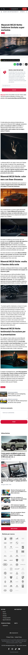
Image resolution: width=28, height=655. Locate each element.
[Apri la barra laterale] (2, 9)
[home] (1, 11)
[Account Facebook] (9, 649)
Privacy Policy (10, 637)
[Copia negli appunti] (26, 64)
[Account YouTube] (19, 649)
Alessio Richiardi (7, 35)
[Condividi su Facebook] (18, 64)
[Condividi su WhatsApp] (15, 64)
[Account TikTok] (16, 649)
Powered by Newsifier (14, 652)
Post (14, 422)
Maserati (3, 94)
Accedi (24, 8)
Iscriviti (14, 90)
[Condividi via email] (23, 64)
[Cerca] (26, 11)
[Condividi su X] (20, 64)
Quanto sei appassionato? (11, 11)
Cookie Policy (18, 637)
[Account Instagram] (12, 649)
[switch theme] (4, 9)
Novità (3, 33)
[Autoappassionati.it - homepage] (14, 9)
